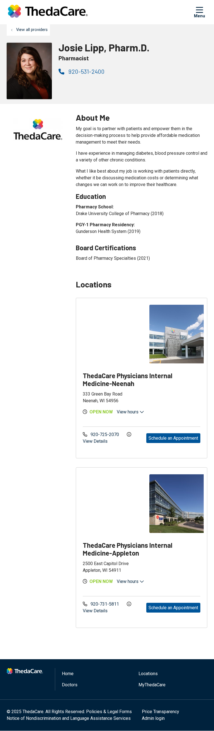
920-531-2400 (85, 71)
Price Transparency (160, 711)
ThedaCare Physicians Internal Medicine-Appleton (127, 549)
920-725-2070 (104, 434)
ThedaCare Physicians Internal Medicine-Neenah (127, 379)
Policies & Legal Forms (109, 711)
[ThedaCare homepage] (48, 12)
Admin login (153, 718)
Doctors (69, 684)
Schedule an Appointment (173, 438)
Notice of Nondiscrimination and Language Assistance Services (69, 718)
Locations (148, 673)
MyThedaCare (152, 684)
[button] (200, 12)
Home (68, 673)
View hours (128, 412)
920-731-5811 (104, 604)
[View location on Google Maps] (112, 334)
